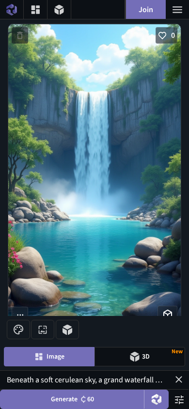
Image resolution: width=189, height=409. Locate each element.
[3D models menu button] (59, 9)
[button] (179, 379)
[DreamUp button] (156, 399)
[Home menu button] (11, 9)
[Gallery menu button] (35, 9)
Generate (72, 399)
